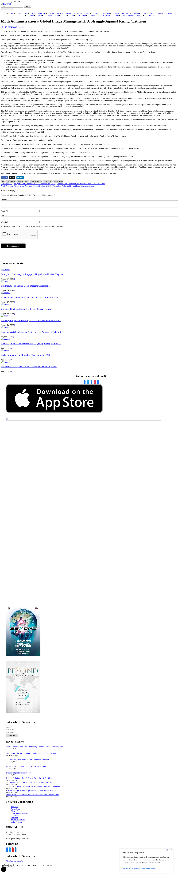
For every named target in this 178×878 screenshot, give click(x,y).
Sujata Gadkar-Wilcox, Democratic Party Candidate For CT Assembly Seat (34, 747)
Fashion (159, 13)
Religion (31, 15)
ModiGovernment (36, 181)
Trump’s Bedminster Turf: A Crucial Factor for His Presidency (29, 778)
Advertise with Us (18, 820)
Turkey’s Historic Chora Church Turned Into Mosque (26, 766)
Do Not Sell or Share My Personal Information (139, 868)
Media (96, 13)
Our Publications (128, 15)
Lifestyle (49, 15)
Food (152, 13)
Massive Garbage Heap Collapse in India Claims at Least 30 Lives (31, 790)
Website (4, 222)
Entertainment (106, 13)
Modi (26, 181)
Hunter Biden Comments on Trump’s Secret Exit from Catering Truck (32, 795)
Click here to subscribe (14, 861)
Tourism (137, 13)
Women (87, 13)
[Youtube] (95, 382)
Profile (65, 15)
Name (4, 211)
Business (60, 13)
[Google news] (98, 382)
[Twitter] (88, 382)
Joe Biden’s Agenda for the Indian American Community (27, 760)
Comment (5, 199)
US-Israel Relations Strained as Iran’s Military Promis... (26, 309)
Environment (82, 15)
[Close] (169, 850)
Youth (72, 15)
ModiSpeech (48, 181)
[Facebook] (84, 382)
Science (40, 15)
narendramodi (58, 181)
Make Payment (16, 822)
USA (27, 13)
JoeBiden (20, 181)
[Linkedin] (91, 382)
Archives (116, 15)
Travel (145, 13)
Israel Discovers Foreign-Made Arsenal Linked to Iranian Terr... (30, 297)
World (20, 13)
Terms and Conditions (19, 813)
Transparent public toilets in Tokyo (19, 773)
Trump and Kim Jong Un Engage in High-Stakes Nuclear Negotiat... (33, 274)
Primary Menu (7, 9)
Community (42, 13)
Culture (92, 15)
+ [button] (9, 866)
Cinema (116, 13)
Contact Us (150, 15)
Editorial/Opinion (104, 15)
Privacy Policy (16, 811)
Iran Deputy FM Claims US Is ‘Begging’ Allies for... (25, 286)
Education (169, 13)
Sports (57, 15)
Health (52, 13)
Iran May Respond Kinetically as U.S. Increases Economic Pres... (31, 320)
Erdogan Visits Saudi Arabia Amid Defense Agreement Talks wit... (32, 332)
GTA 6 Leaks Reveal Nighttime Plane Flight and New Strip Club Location (34, 786)
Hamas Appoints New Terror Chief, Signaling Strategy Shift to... (31, 343)
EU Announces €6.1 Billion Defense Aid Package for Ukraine (29, 782)
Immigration (126, 13)
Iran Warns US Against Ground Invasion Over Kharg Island (29, 366)
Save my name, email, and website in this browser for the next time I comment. (34, 226)
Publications (15, 809)
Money (68, 13)
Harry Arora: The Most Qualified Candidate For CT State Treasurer (31, 753)
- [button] (4, 866)
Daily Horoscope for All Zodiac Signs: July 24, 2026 (25, 355)
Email (4, 215)
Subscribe (14, 818)
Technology (78, 13)
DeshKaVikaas (10, 181)
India (33, 13)
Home (13, 13)
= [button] (13, 866)
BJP (3, 181)
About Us (140, 15)
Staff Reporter (17, 27)
